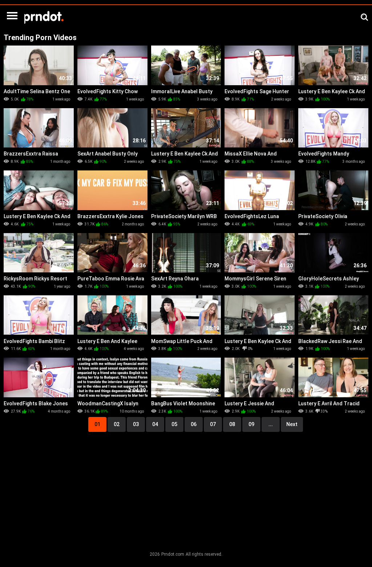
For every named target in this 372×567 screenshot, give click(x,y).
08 (232, 424)
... (270, 424)
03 (136, 424)
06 (194, 424)
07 (213, 424)
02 (117, 424)
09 (251, 424)
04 (155, 424)
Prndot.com (172, 554)
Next (292, 424)
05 (174, 424)
